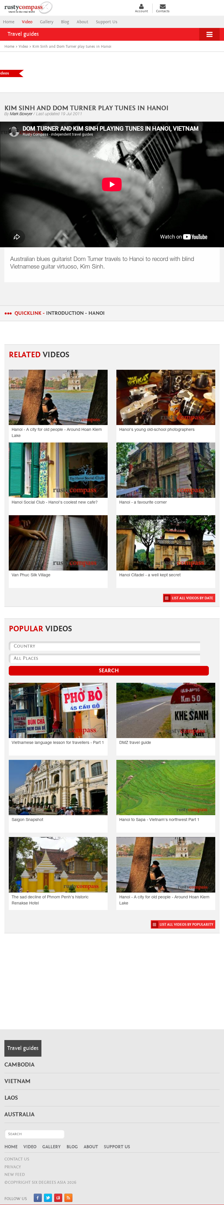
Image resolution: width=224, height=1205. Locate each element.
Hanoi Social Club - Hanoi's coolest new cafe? (55, 503)
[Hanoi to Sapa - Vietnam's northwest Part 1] (165, 787)
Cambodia (19, 1064)
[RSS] (68, 1200)
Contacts (162, 11)
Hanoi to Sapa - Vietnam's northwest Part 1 (159, 820)
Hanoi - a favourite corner (143, 503)
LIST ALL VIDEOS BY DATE (192, 598)
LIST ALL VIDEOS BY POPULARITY (186, 925)
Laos (11, 1097)
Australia (19, 1114)
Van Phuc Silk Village (31, 575)
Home (8, 21)
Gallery (46, 21)
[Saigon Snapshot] (58, 787)
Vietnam (17, 1081)
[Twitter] (48, 1200)
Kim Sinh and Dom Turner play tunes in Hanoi (86, 108)
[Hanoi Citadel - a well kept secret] (165, 542)
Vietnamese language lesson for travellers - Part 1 (58, 743)
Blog (65, 21)
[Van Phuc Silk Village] (58, 542)
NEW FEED (14, 1174)
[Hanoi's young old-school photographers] (165, 397)
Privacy (12, 1167)
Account (141, 11)
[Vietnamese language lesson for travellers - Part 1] (58, 710)
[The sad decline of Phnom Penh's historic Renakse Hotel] (58, 864)
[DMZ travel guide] (165, 710)
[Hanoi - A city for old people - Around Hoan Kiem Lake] (58, 397)
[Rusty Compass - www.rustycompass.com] (65, 7)
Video (27, 21)
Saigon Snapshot (27, 820)
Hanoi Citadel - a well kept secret (150, 575)
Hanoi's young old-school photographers (157, 430)
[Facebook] (38, 1200)
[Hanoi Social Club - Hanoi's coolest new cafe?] (58, 470)
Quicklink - (60, 313)
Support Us (106, 21)
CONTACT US (16, 1159)
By (18, 114)
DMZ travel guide (135, 743)
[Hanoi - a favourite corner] (165, 470)
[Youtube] (58, 1200)
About (82, 21)
